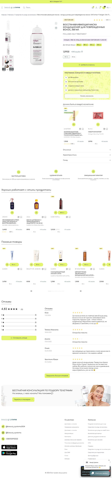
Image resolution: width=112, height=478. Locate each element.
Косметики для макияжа (95, 439)
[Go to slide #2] (8, 37)
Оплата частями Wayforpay (73, 446)
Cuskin (4, 269)
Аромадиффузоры (93, 455)
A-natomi (67, 129)
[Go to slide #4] (8, 62)
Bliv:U (90, 129)
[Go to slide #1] (8, 25)
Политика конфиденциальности (74, 443)
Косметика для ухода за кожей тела (98, 430)
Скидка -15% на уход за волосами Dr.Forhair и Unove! (85, 40)
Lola (28, 217)
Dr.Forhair (68, 20)
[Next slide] (58, 45)
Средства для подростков (96, 452)
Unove (4, 217)
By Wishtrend (80, 269)
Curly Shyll (55, 217)
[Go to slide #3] (8, 49)
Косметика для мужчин (95, 433)
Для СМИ (67, 452)
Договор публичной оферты (73, 439)
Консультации (69, 433)
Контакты (68, 436)
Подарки (90, 446)
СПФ (89, 443)
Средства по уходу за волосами (25, 15)
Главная (4, 15)
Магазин (11, 15)
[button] (31, 291)
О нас (66, 455)
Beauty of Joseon (34, 269)
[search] (24, 8)
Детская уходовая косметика (97, 436)
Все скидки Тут (56, 1)
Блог (66, 449)
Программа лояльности (72, 427)
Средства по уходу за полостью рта (99, 449)
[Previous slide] (17, 45)
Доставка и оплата (71, 424)
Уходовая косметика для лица (97, 424)
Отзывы (67, 458)
